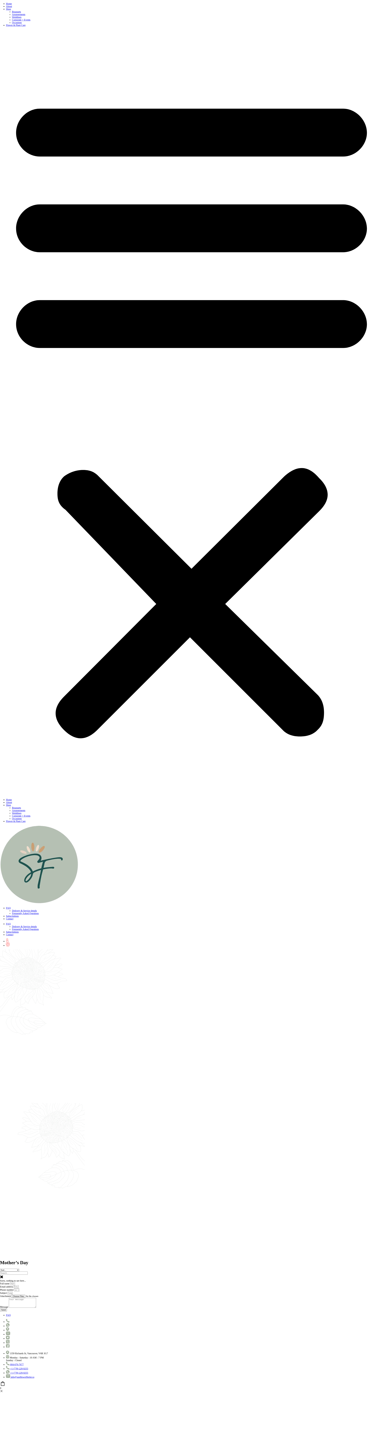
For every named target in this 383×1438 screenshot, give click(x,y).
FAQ (8, 908)
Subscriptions (12, 916)
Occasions (17, 22)
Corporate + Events (21, 20)
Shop (8, 9)
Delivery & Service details (24, 910)
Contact (9, 918)
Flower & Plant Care (16, 25)
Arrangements (18, 14)
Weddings (16, 17)
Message (4, 1307)
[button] (191, 412)
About (9, 6)
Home (9, 3)
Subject (4, 1293)
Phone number (7, 1290)
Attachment (6, 1296)
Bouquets (16, 11)
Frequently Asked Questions (25, 913)
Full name (5, 1283)
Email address (7, 1286)
